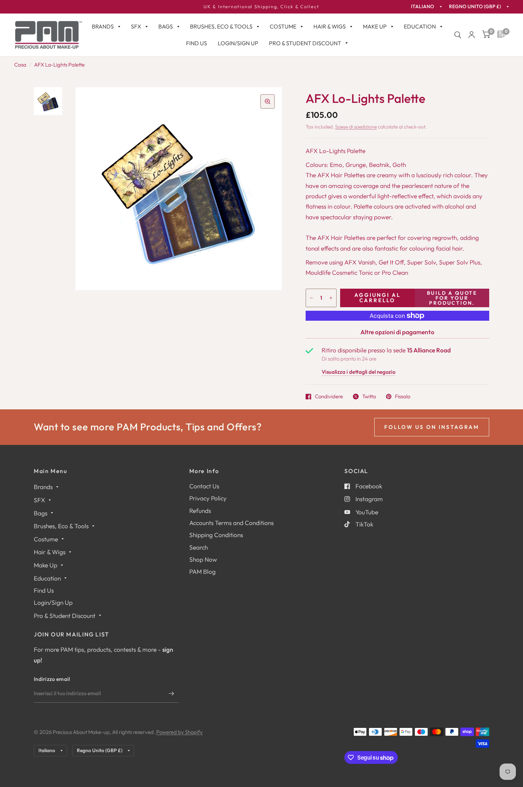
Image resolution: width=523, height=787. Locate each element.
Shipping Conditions (216, 535)
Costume (283, 26)
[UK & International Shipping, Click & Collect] (261, 7)
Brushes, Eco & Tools (221, 26)
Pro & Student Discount (305, 43)
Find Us (196, 43)
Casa (20, 64)
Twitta (369, 396)
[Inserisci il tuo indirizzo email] (171, 693)
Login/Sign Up (238, 43)
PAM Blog (202, 571)
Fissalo (402, 396)
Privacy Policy (208, 498)
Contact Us (204, 486)
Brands (103, 26)
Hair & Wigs (329, 26)
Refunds (200, 510)
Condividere (329, 396)
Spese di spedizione (356, 127)
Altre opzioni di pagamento (397, 332)
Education (420, 26)
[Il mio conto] (472, 35)
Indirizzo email (52, 679)
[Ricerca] (458, 35)
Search (198, 547)
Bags (165, 26)
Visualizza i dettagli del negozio (358, 372)
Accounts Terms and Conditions (231, 522)
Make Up (375, 26)
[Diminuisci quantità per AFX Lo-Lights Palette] (311, 298)
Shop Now (203, 559)
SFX (136, 26)
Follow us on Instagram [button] (431, 427)
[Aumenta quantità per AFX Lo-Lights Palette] (331, 298)
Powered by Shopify (179, 732)
